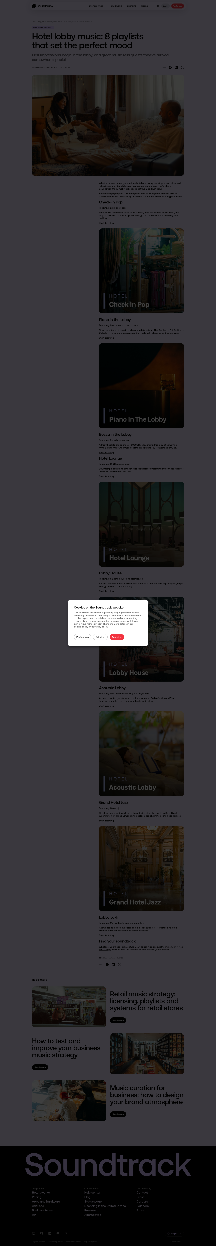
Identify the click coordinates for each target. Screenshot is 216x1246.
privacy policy (100, 626)
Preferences (82, 637)
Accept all (117, 637)
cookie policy (81, 626)
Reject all (100, 637)
